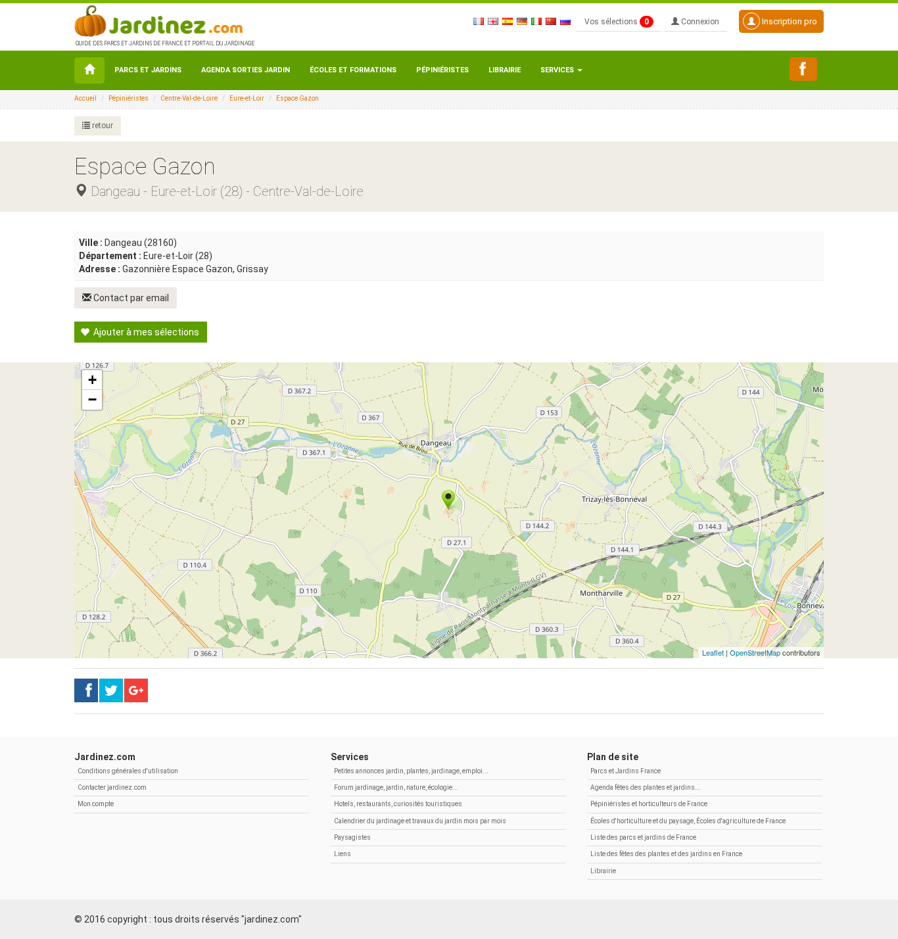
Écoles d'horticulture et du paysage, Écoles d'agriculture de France (688, 821)
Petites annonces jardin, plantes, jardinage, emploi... (411, 771)
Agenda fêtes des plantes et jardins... (645, 787)
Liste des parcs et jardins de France (643, 837)
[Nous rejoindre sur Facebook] (803, 69)
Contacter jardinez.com (112, 787)
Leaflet (713, 652)
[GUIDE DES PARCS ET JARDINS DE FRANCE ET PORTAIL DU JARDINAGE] (163, 19)
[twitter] (136, 690)
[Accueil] (89, 70)
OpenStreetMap (755, 652)
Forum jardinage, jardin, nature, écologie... (396, 787)
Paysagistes (352, 837)
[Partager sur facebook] (86, 690)
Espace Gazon (297, 98)
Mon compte (96, 803)
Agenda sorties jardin (245, 70)
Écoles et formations (353, 70)
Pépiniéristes (442, 70)
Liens (342, 853)
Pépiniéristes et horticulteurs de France (648, 803)
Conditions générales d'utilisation (128, 771)
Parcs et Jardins (147, 70)
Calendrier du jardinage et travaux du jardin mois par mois (420, 821)
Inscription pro (788, 21)
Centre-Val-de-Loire (189, 98)
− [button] (92, 399)
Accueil (85, 98)
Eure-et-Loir (246, 98)
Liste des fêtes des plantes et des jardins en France (666, 853)
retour (101, 125)
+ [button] (92, 380)
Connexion (699, 21)
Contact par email (130, 298)
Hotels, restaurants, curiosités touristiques (398, 803)
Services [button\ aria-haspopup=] (558, 70)
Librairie (504, 70)
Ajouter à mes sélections (145, 332)
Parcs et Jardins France (625, 771)
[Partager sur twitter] (111, 690)
